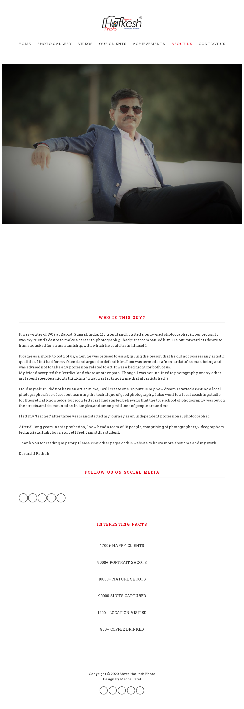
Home (25, 44)
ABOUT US (181, 44)
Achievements (149, 44)
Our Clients (113, 44)
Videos (85, 44)
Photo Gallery (54, 44)
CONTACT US (212, 44)
